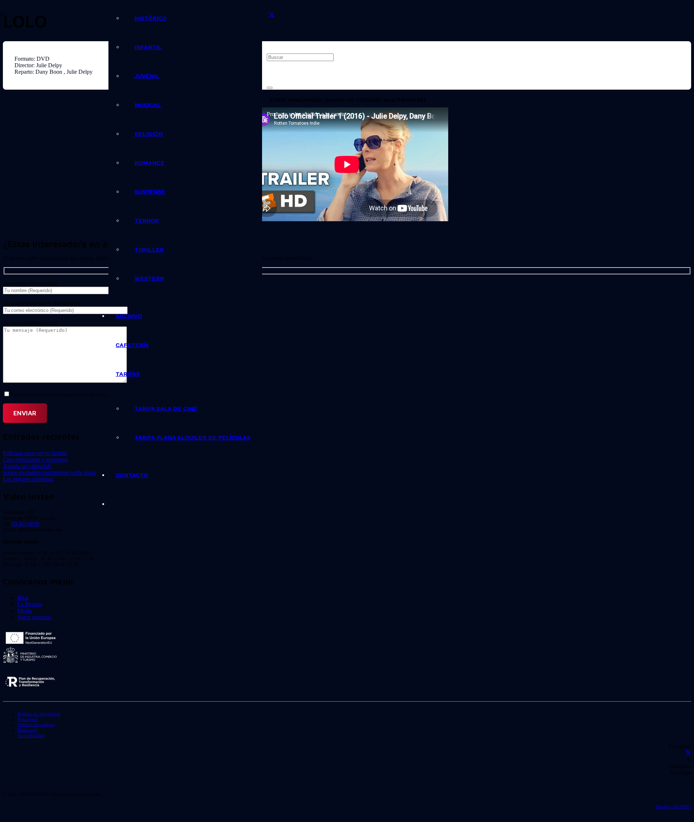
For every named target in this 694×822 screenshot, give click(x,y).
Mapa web (27, 730)
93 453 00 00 (25, 524)
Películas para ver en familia (35, 453)
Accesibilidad (30, 735)
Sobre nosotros (34, 617)
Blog (23, 598)
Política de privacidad (38, 713)
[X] (272, 16)
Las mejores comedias (28, 479)
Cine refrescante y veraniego (35, 460)
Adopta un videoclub (27, 466)
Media (24, 611)
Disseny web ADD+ (673, 806)
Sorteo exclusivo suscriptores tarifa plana (49, 473)
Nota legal (27, 719)
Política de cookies (36, 724)
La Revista (29, 604)
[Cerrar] (270, 88)
